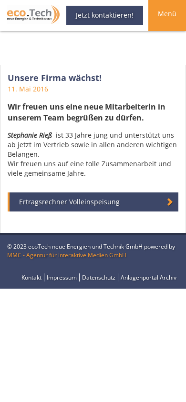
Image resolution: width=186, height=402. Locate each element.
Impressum (62, 277)
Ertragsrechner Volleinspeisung (69, 201)
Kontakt (31, 277)
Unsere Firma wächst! (55, 77)
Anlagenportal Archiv (148, 277)
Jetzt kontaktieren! (105, 15)
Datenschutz (98, 277)
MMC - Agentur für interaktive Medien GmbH (66, 255)
